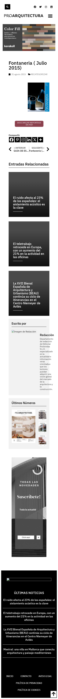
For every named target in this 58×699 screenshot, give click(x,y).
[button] (50, 16)
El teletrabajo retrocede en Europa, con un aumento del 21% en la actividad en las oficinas (29, 616)
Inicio (9, 676)
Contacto (26, 676)
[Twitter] (40, 6)
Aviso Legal (45, 676)
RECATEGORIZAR (39, 74)
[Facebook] (35, 6)
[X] (34, 139)
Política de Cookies (29, 689)
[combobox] (4, 6)
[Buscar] (7, 6)
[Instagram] (46, 6)
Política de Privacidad (29, 682)
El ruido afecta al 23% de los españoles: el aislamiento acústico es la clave (29, 601)
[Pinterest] (17, 139)
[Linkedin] (51, 6)
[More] (40, 139)
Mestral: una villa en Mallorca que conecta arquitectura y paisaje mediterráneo (29, 651)
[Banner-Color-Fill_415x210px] (29, 50)
